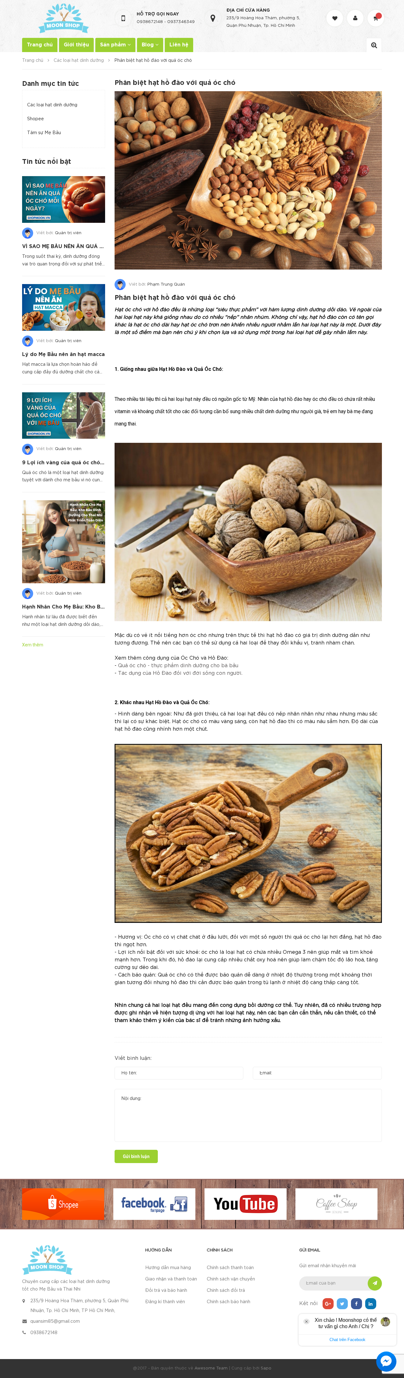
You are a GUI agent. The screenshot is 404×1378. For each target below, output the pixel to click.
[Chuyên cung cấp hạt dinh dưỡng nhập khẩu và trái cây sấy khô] (47, 1259)
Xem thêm (32, 644)
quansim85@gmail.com (55, 1321)
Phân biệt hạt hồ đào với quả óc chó (175, 298)
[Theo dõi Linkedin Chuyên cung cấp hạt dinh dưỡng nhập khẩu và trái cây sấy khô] (370, 1303)
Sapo (266, 1368)
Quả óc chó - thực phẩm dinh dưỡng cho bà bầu (178, 665)
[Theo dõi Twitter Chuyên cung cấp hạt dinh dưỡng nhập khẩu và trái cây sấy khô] (342, 1303)
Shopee (35, 119)
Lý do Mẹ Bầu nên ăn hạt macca (63, 354)
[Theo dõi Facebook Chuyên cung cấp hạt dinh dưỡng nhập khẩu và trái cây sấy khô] (356, 1303)
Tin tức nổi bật (46, 162)
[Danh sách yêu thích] (335, 12)
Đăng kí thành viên (165, 1302)
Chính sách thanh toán (230, 1268)
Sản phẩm (114, 45)
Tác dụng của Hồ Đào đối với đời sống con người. (180, 673)
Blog (148, 45)
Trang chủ (40, 45)
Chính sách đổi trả (226, 1290)
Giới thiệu (76, 45)
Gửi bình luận (136, 1156)
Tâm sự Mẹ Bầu (44, 133)
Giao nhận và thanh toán (171, 1279)
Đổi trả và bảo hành (166, 1290)
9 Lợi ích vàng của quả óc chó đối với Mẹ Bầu (81, 462)
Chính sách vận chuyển (231, 1279)
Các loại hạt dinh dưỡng (52, 105)
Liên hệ (178, 45)
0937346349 (181, 22)
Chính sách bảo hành (228, 1302)
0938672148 (150, 22)
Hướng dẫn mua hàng (168, 1268)
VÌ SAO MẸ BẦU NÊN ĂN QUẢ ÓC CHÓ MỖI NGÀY (86, 246)
